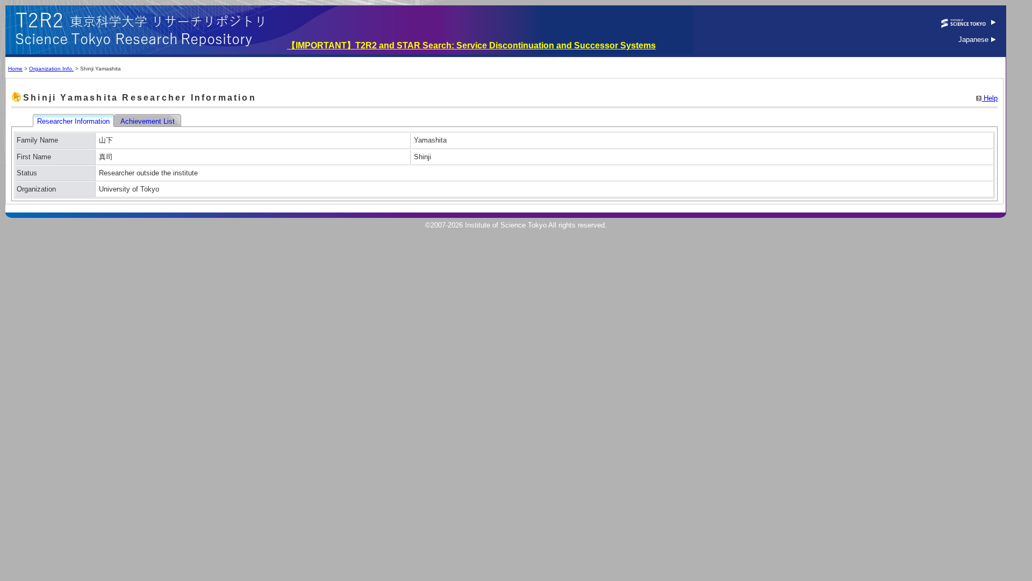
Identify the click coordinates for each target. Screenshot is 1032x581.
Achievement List (148, 121)
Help (989, 98)
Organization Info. (51, 69)
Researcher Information (74, 121)
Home (15, 69)
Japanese (974, 40)
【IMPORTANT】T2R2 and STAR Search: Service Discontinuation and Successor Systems (471, 45)
